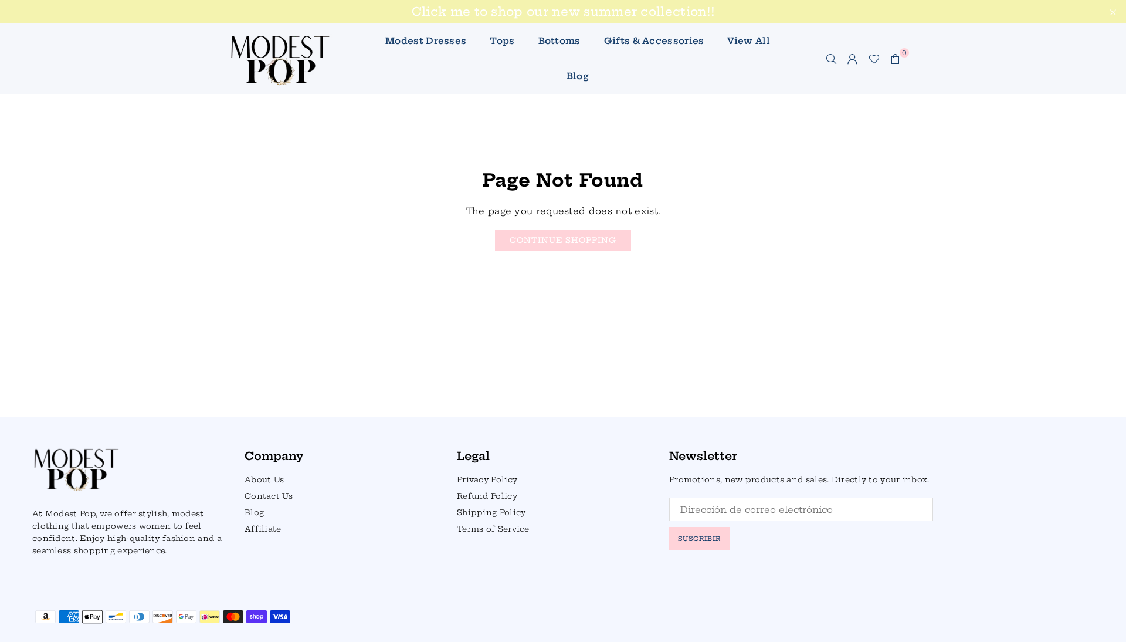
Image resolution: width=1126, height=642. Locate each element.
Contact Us (269, 496)
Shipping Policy (491, 512)
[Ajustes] (852, 58)
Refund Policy (487, 496)
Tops (502, 40)
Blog (578, 76)
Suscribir (699, 539)
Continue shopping (563, 240)
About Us (264, 479)
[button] (895, 58)
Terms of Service (493, 528)
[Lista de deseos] (874, 58)
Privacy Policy (487, 479)
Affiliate (263, 528)
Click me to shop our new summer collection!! (563, 12)
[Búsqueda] (831, 58)
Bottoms (559, 40)
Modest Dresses (425, 40)
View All (748, 40)
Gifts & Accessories (654, 40)
